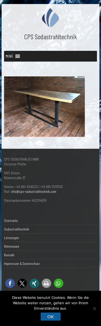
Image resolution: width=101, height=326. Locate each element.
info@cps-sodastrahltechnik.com (33, 191)
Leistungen (11, 237)
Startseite (11, 220)
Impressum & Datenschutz (22, 263)
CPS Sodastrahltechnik (50, 36)
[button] (9, 56)
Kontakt (9, 255)
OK (50, 316)
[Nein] (94, 308)
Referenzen (11, 246)
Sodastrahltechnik (16, 229)
